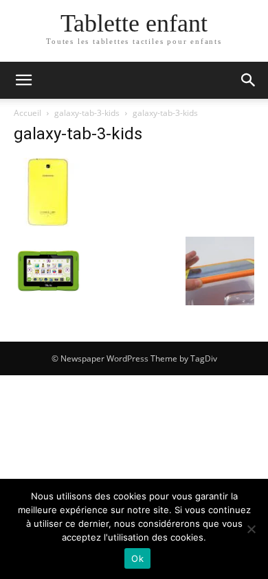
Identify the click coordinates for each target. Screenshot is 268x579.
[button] (23, 80)
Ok (137, 558)
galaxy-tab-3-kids (87, 113)
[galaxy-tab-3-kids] (48, 222)
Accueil (27, 113)
